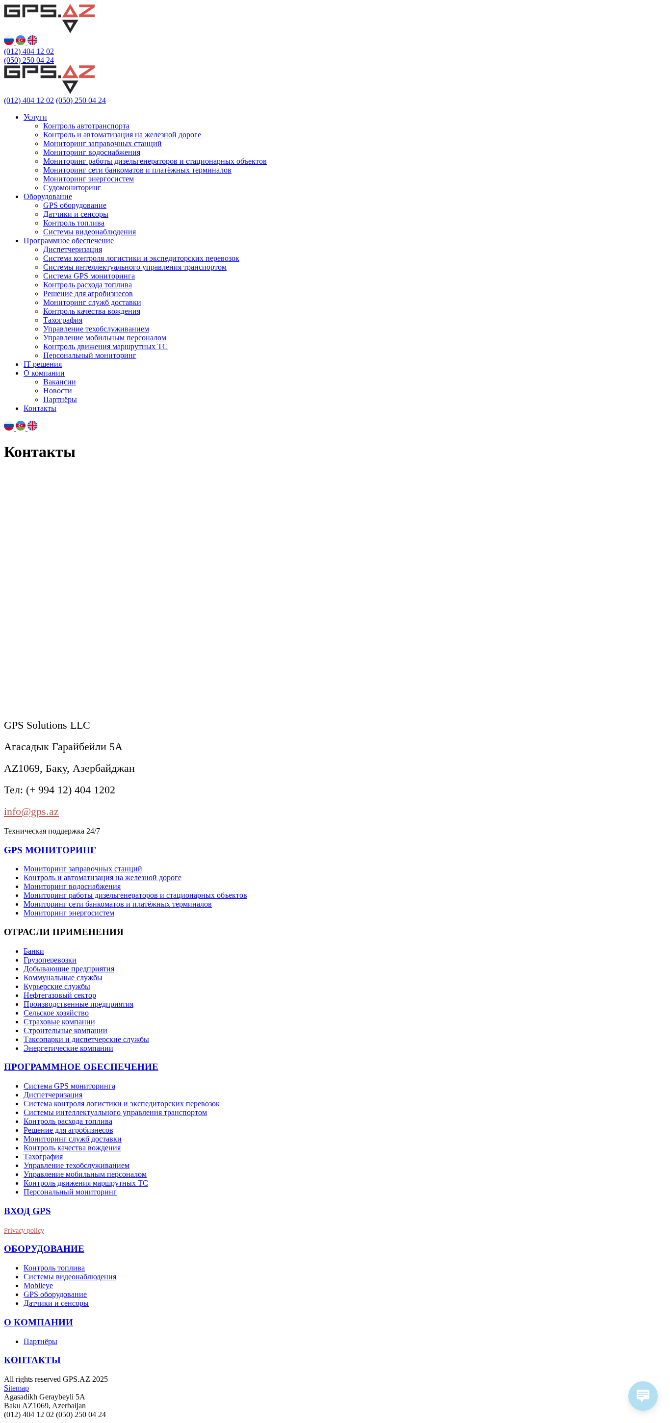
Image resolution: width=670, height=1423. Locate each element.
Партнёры (60, 399)
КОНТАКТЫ (32, 1360)
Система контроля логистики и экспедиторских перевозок (141, 258)
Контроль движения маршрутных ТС (105, 346)
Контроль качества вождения (91, 311)
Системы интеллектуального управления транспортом (135, 267)
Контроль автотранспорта (86, 126)
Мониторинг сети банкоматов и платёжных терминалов (137, 170)
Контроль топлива (73, 223)
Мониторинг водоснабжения (91, 152)
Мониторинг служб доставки (92, 302)
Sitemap (16, 1388)
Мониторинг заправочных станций (102, 143)
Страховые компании (59, 1021)
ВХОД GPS (27, 1211)
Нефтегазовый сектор (60, 995)
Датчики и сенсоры (75, 214)
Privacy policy (24, 1230)
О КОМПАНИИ (38, 1322)
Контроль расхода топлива (87, 284)
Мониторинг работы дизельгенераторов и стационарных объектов (155, 161)
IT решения (43, 364)
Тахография (62, 320)
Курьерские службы (57, 986)
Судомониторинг (72, 187)
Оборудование (48, 196)
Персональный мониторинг (89, 355)
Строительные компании (65, 1030)
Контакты (40, 408)
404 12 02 (29, 51)
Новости (57, 390)
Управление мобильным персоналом (104, 337)
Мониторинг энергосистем (88, 179)
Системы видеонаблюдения (89, 232)
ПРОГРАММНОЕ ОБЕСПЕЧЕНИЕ (81, 1067)
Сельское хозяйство (56, 1013)
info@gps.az (31, 811)
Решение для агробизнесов (88, 293)
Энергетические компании (68, 1048)
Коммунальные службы (63, 977)
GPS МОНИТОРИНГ (50, 850)
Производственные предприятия (78, 1004)
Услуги (35, 117)
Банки (34, 951)
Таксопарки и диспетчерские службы (86, 1039)
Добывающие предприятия (69, 969)
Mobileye (38, 1285)
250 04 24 (29, 60)
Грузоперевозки (50, 960)
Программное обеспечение (69, 240)
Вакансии (59, 382)
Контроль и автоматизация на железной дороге (122, 134)
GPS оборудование (74, 205)
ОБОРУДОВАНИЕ (44, 1249)
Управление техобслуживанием (96, 329)
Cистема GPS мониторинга (89, 276)
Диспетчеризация (72, 249)
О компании (44, 373)
